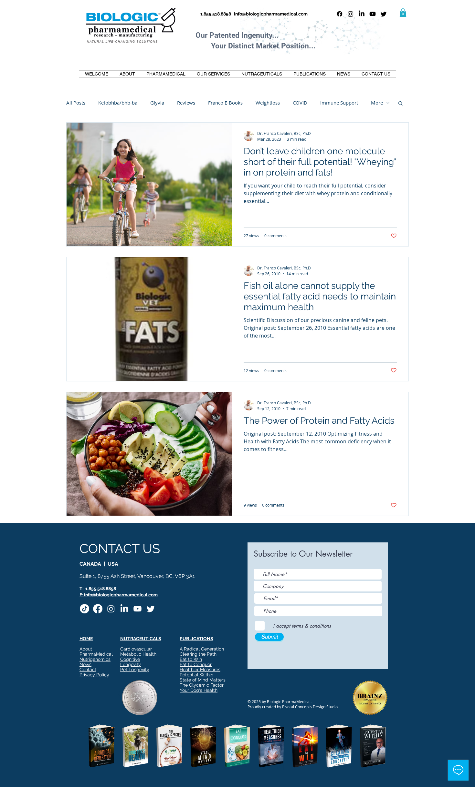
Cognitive (130, 659)
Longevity (130, 664)
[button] (402, 12)
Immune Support (339, 102)
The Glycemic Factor (202, 685)
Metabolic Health (138, 654)
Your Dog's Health (198, 690)
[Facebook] (339, 13)
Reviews (186, 102)
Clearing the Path (198, 654)
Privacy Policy (94, 674)
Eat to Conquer (196, 664)
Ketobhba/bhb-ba (117, 102)
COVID (300, 102)
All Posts (75, 102)
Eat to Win (191, 659)
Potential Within (196, 674)
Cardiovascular (136, 648)
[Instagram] (350, 13)
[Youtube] (372, 13)
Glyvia (157, 102)
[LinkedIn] (361, 13)
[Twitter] (383, 13)
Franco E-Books (225, 102)
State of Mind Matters (203, 679)
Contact (87, 669)
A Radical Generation (202, 648)
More (377, 102)
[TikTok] (84, 608)
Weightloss (268, 102)
